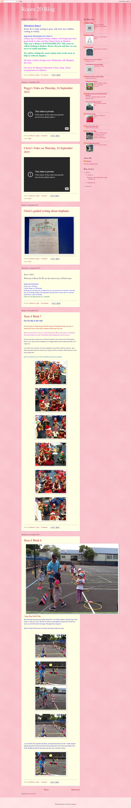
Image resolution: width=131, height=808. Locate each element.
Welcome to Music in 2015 (99, 116)
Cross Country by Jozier (100, 145)
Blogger (74, 804)
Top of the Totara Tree (92, 126)
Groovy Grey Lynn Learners (94, 60)
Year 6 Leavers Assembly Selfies (100, 37)
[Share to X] (56, 75)
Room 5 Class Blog (91, 131)
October (89, 175)
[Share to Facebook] (58, 75)
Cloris (29, 198)
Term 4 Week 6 (32, 540)
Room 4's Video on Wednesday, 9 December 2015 (100, 26)
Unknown (88, 161)
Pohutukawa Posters (91, 81)
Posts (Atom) (32, 794)
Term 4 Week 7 (32, 316)
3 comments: (44, 259)
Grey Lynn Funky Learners (93, 102)
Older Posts (75, 789)
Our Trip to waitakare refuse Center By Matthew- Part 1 (96, 97)
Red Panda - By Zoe (99, 66)
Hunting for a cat (90, 61)
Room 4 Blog (89, 23)
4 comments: (44, 136)
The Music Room (90, 114)
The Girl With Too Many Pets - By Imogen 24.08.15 (100, 84)
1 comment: (44, 196)
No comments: (45, 75)
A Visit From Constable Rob (100, 104)
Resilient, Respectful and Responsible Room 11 (96, 94)
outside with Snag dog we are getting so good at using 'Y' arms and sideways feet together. (100, 135)
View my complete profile (91, 164)
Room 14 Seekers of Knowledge (94, 77)
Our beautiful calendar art (100, 49)
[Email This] (52, 75)
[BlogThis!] (54, 75)
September (90, 183)
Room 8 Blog (89, 47)
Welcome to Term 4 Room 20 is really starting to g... (97, 178)
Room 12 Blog (90, 35)
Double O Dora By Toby (92, 128)
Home (46, 789)
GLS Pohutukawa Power (93, 143)
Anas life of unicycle (91, 78)
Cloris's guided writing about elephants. (47, 211)
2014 (87, 186)
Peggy (29, 138)
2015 (87, 172)
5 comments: (44, 527)
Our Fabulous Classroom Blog (94, 64)
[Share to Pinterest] (60, 75)
